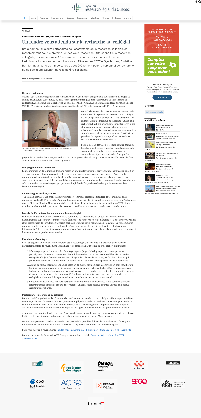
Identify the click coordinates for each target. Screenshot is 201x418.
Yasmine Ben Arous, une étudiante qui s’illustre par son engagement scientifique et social (161, 179)
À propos (127, 18)
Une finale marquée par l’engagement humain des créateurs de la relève (159, 169)
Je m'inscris (162, 97)
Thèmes (105, 18)
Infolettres (95, 18)
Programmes (82, 18)
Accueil (33, 18)
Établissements (57, 18)
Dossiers (70, 18)
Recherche (116, 18)
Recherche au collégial (154, 112)
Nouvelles (44, 18)
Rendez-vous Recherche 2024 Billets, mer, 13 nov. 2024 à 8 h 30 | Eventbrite (94, 330)
